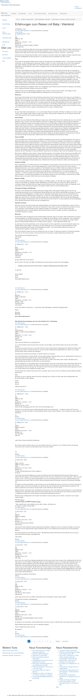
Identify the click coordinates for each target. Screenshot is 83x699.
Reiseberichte (63, 13)
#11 (16, 608)
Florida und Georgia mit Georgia (67, 680)
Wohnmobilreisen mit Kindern (42, 19)
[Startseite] (5, 13)
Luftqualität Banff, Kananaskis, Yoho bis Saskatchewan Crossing (43, 661)
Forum (30, 13)
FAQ (3, 61)
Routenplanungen (53, 13)
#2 (15, 246)
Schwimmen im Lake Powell (40, 655)
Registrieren (79, 8)
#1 (15, 35)
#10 (16, 583)
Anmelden (17, 30)
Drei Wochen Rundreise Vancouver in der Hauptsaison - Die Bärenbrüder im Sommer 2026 (69, 671)
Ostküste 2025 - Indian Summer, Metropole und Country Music (67, 661)
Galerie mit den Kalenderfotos (10, 650)
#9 (15, 546)
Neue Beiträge (22, 13)
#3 (15, 293)
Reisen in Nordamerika (27, 19)
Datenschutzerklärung (70, 695)
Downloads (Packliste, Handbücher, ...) (12, 655)
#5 (15, 395)
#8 (15, 513)
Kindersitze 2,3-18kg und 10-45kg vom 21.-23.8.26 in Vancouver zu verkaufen (42, 674)
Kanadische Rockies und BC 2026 (68, 650)
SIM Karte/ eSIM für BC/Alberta (40, 654)
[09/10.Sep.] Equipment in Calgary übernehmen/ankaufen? (41, 651)
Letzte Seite (65, 641)
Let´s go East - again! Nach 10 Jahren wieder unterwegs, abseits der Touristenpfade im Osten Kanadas (69, 657)
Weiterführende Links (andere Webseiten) (13, 653)
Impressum (61, 695)
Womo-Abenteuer (5, 2)
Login (77, 6)
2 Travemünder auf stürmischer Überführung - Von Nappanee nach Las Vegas (69, 676)
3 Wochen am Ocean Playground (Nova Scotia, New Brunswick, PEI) (69, 653)
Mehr (30, 680)
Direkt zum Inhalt (4, 1)
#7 (15, 461)
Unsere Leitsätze (6, 58)
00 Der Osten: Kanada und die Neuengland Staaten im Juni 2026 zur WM (69, 683)
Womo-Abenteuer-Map (40, 13)
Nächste (58, 641)
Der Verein (5, 51)
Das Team (5, 54)
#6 (15, 424)
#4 (15, 328)
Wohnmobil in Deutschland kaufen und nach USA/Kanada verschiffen (42, 664)
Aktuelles (14, 13)
